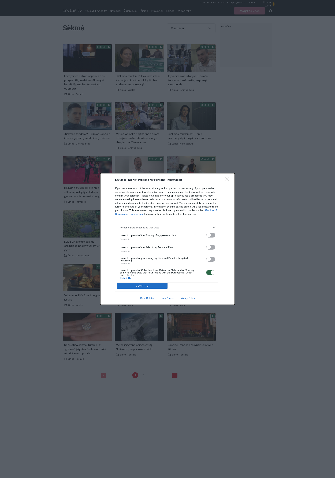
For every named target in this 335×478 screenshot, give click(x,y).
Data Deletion (147, 298)
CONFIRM (142, 285)
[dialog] (167, 239)
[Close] (228, 180)
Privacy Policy (187, 298)
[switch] (210, 235)
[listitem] (167, 227)
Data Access (167, 298)
